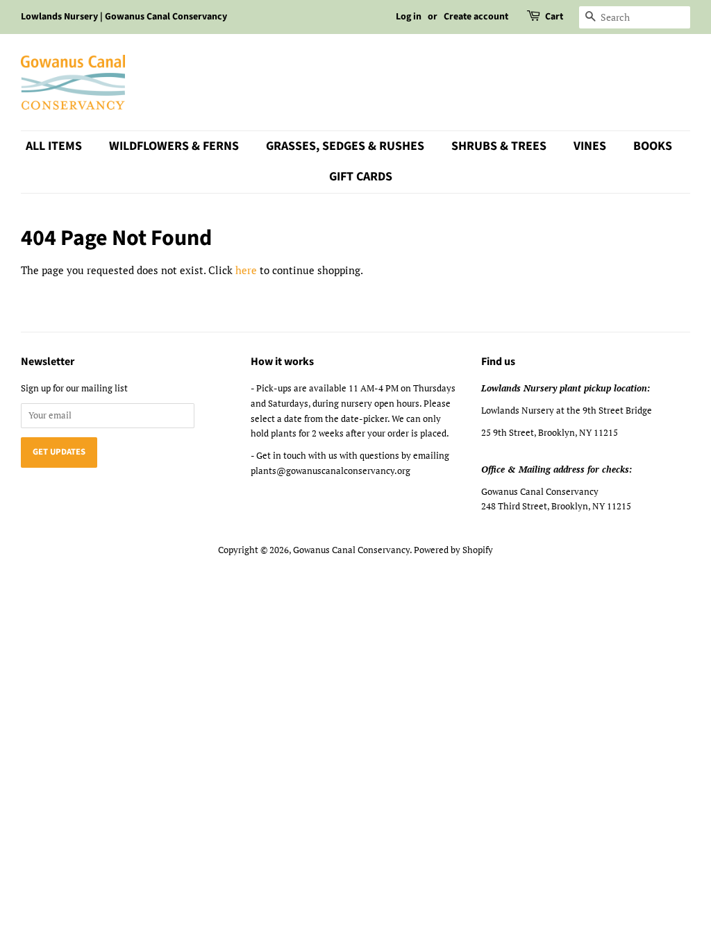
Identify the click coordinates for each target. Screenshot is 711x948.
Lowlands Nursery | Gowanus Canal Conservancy (124, 17)
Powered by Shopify (453, 550)
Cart (554, 17)
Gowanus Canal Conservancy (351, 550)
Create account (476, 17)
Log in (408, 17)
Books (652, 146)
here (246, 270)
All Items (54, 146)
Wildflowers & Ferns (174, 146)
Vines (590, 146)
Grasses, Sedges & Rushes (345, 146)
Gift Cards (360, 176)
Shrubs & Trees (498, 146)
